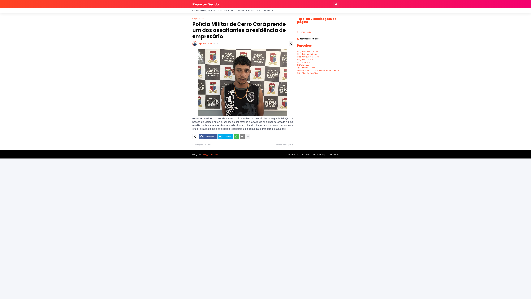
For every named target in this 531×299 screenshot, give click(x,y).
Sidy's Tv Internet (226, 11)
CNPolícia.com (303, 65)
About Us (306, 154)
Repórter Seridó (205, 4)
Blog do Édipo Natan (306, 59)
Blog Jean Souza (304, 62)
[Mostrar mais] (247, 136)
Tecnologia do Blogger (310, 39)
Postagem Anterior (202, 144)
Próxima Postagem (283, 144)
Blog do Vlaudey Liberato (308, 57)
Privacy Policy (319, 154)
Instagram (268, 11)
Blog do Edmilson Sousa (307, 51)
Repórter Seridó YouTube (203, 11)
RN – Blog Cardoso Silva (307, 73)
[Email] (242, 136)
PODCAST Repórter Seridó (249, 11)
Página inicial (198, 18)
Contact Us (334, 154)
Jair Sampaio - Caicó (306, 67)
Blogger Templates (211, 154)
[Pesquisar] (336, 4)
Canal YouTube (291, 154)
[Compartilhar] (291, 43)
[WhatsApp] (236, 136)
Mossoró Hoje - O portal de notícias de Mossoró (318, 70)
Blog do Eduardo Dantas (307, 54)
